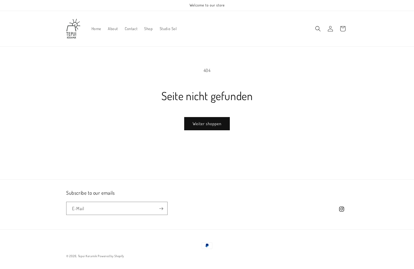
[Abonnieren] (161, 208)
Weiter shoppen (207, 123)
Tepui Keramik (88, 256)
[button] (318, 29)
